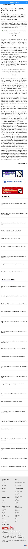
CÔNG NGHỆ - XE (18, 515)
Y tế (2, 487)
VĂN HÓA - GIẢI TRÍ (19, 488)
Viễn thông (17, 519)
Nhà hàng (3, 513)
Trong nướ (17, 500)
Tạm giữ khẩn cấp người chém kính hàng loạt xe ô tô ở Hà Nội (13, 466)
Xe (15, 521)
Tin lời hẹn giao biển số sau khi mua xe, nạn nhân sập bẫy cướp (14, 303)
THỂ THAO (17, 497)
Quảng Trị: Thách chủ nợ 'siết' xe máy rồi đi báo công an (12, 271)
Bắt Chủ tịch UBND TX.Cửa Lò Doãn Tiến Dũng (10, 238)
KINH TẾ (16, 479)
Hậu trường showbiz (18, 491)
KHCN (16, 516)
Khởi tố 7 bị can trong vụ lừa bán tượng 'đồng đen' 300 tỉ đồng (13, 311)
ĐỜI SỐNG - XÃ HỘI (5, 479)
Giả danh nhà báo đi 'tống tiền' (7, 429)
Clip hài (3, 500)
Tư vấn (16, 513)
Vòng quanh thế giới (5, 516)
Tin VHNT (16, 494)
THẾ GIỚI (3, 515)
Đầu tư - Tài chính (18, 485)
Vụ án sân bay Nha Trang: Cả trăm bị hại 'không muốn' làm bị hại (14, 296)
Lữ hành (3, 510)
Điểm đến (3, 507)
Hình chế (3, 502)
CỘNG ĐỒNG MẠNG (6, 497)
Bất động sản (17, 487)
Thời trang (17, 493)
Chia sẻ (3, 499)
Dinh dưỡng (17, 512)
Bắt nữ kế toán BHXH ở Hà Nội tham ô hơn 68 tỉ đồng (11, 230)
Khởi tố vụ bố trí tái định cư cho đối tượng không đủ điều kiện (13, 246)
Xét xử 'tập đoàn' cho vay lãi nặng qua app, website (11, 401)
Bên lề (16, 503)
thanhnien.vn (24, 163)
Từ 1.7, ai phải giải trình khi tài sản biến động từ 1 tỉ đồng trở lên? (14, 458)
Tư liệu (3, 518)
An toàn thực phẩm (18, 507)
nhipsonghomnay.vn (14, 2)
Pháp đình (3, 491)
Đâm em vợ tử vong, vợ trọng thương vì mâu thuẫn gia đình (13, 356)
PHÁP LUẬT (4, 488)
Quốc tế (16, 502)
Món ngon (3, 512)
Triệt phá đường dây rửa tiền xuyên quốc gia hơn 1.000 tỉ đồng (13, 348)
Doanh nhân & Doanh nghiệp (20, 482)
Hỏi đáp (3, 493)
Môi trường (4, 485)
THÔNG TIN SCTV (5, 524)
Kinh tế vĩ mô (17, 480)
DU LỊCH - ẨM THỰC (6, 506)
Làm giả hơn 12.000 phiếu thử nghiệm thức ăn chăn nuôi (12, 384)
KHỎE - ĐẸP (17, 506)
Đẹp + (16, 509)
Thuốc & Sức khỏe (18, 510)
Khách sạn (4, 509)
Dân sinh (3, 480)
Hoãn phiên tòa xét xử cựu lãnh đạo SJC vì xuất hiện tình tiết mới (14, 421)
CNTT (16, 518)
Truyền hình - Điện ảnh (19, 496)
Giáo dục (3, 482)
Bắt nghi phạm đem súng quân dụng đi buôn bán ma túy (12, 264)
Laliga (16, 499)
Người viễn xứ (4, 519)
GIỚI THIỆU (4, 522)
